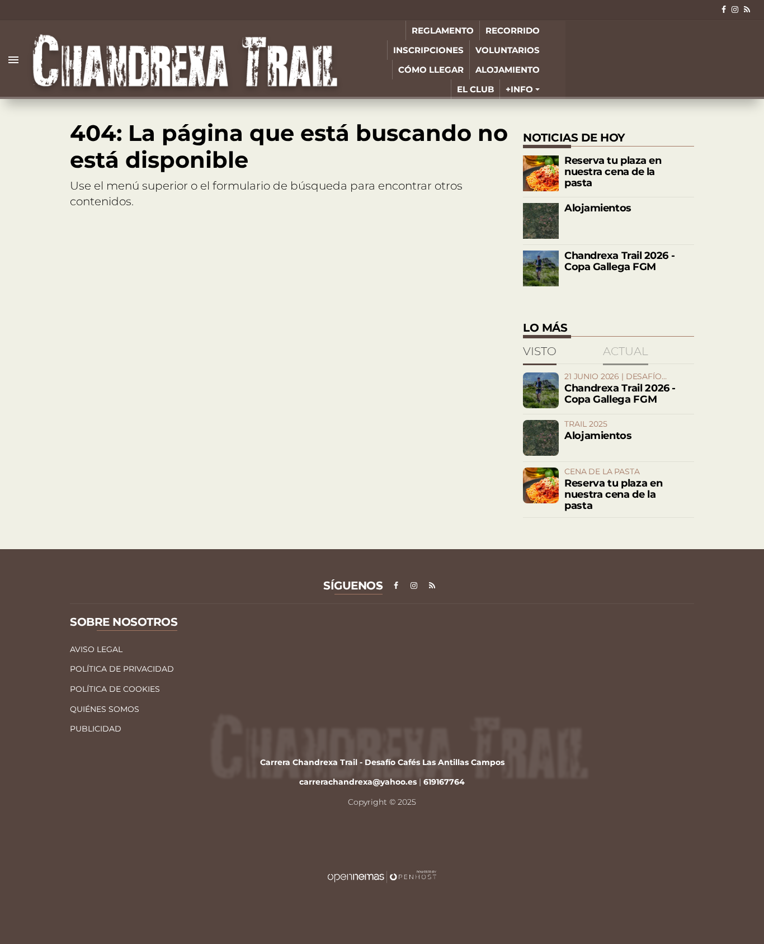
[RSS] (747, 9)
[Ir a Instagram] (735, 9)
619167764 (444, 782)
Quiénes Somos (104, 709)
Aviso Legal (96, 649)
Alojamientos (597, 208)
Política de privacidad (122, 669)
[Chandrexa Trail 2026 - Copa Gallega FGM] (541, 268)
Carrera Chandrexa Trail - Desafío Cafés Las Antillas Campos (382, 762)
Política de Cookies (115, 689)
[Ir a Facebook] (723, 9)
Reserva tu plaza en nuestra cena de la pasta (612, 171)
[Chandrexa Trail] (185, 60)
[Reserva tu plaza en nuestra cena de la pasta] (541, 173)
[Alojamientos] (541, 221)
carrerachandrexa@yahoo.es (358, 782)
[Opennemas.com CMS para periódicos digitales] (382, 876)
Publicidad (95, 729)
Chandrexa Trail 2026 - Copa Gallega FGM (619, 261)
